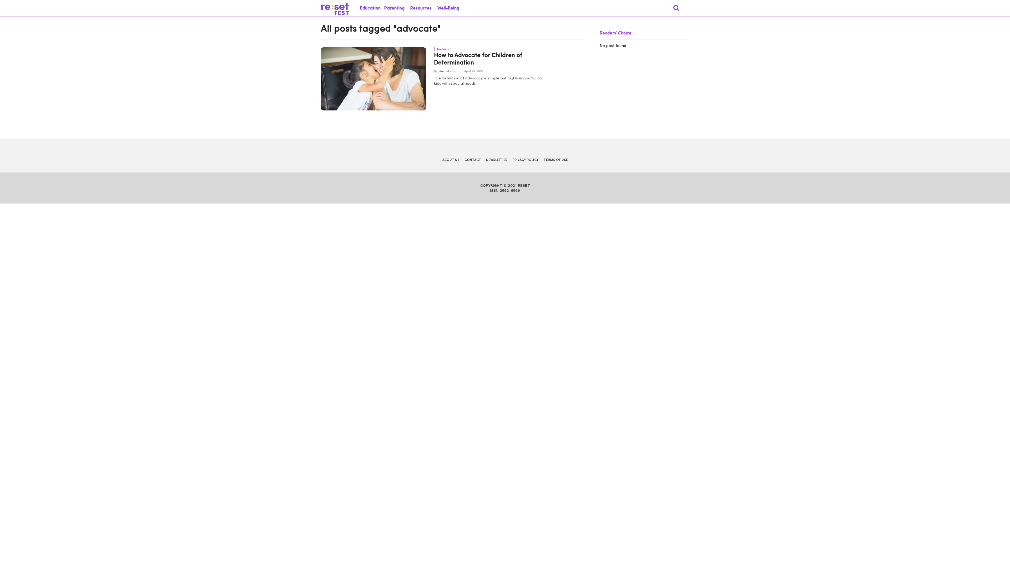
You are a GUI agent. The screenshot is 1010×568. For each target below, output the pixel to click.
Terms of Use (556, 160)
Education (370, 8)
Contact (472, 160)
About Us (450, 160)
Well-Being (448, 8)
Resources (421, 8)
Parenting (394, 8)
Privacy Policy (525, 160)
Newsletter (496, 160)
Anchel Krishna (449, 71)
